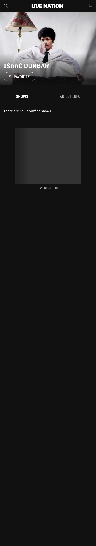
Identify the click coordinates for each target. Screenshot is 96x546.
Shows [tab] (22, 96)
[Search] (6, 6)
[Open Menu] (90, 6)
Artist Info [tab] (70, 96)
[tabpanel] (48, 111)
